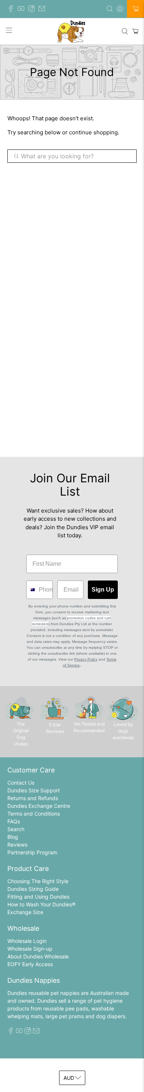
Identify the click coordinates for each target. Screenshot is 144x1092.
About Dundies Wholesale (38, 956)
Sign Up (103, 589)
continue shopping (93, 132)
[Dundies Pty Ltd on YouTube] (23, 9)
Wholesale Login (27, 941)
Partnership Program (32, 852)
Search (15, 829)
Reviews (17, 844)
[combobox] (31, 590)
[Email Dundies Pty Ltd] (43, 9)
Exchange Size (25, 912)
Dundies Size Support (33, 790)
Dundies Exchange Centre (38, 806)
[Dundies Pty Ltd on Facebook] (12, 9)
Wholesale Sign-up (29, 948)
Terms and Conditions (33, 813)
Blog (12, 837)
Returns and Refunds (32, 798)
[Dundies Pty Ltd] (72, 31)
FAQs (13, 821)
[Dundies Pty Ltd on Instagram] (33, 9)
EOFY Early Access (30, 964)
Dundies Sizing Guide (33, 889)
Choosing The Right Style (37, 881)
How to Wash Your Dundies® (41, 904)
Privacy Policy (85, 659)
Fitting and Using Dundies (38, 896)
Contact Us (20, 782)
